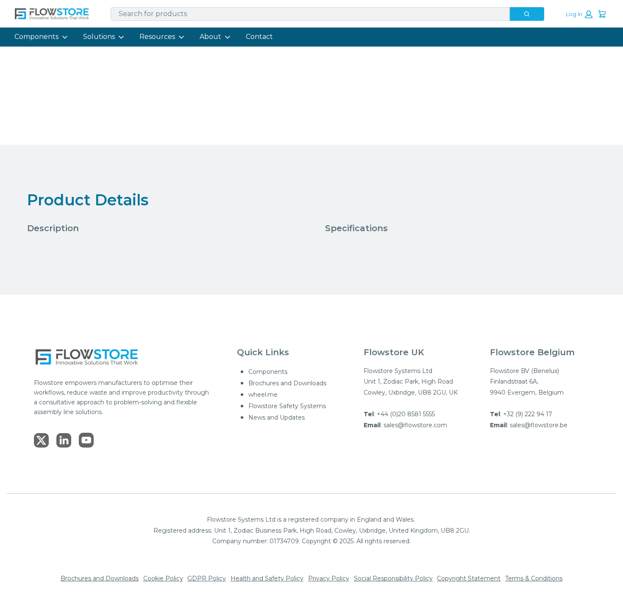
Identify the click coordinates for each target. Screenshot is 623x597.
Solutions (99, 37)
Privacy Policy (328, 578)
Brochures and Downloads (287, 383)
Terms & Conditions (533, 578)
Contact (259, 37)
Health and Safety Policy (267, 578)
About (210, 37)
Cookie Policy (163, 578)
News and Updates (276, 417)
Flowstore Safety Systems (287, 406)
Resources (157, 37)
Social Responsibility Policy (393, 578)
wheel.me (263, 394)
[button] (579, 14)
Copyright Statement (469, 578)
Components (36, 37)
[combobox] (307, 14)
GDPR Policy (206, 578)
